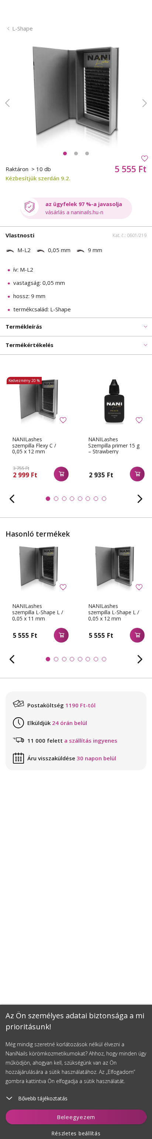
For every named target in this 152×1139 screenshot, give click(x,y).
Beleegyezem (76, 1117)
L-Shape (22, 28)
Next (144, 103)
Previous (7, 103)
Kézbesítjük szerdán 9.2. (38, 178)
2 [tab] (76, 153)
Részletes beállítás (75, 1133)
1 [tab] (65, 153)
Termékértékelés (29, 345)
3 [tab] (87, 153)
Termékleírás (24, 326)
